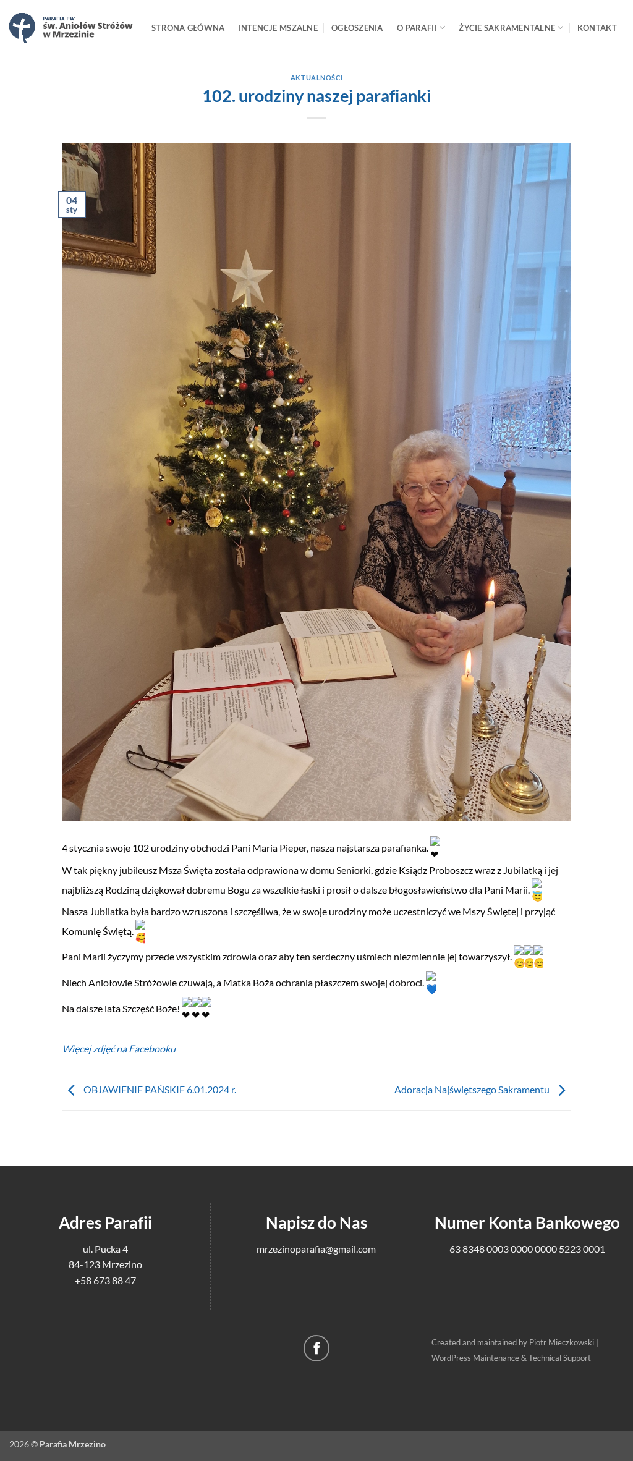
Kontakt (597, 28)
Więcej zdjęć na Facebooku (119, 1048)
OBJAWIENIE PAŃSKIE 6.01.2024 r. (159, 1089)
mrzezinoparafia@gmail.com (316, 1249)
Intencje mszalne (278, 28)
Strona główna (187, 28)
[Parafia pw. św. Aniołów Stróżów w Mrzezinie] (71, 27)
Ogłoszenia (357, 28)
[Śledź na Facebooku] (317, 1348)
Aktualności (316, 78)
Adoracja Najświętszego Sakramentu (472, 1089)
